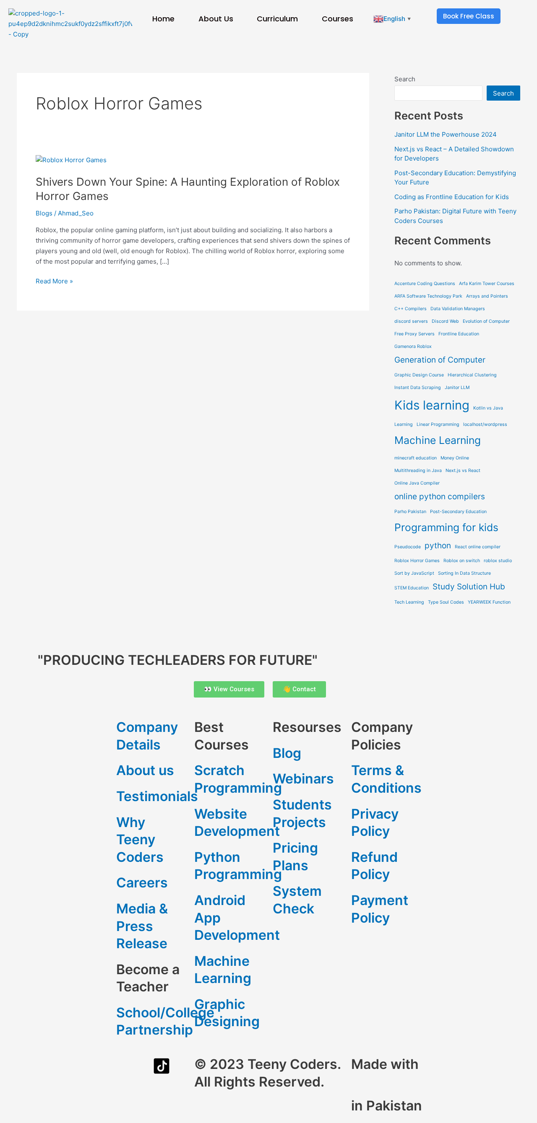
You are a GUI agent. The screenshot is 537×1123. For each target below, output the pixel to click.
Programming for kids (446, 527)
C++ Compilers (410, 308)
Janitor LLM (457, 387)
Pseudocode (407, 547)
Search (404, 79)
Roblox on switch (461, 560)
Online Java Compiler (417, 483)
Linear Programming (438, 424)
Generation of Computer (439, 360)
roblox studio (498, 560)
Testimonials (157, 796)
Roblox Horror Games (417, 560)
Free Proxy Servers (414, 334)
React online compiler (478, 547)
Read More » (54, 280)
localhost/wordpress (485, 424)
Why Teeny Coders (140, 839)
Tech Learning (409, 602)
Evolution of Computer (486, 321)
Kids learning (431, 405)
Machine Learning (437, 440)
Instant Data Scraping (417, 387)
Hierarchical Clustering (472, 375)
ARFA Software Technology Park (428, 296)
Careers (142, 882)
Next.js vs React (463, 470)
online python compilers (439, 496)
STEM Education (411, 588)
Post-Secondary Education (458, 511)
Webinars (303, 778)
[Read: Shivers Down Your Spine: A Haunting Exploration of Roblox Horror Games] (71, 159)
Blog (287, 753)
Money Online (455, 458)
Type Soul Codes (446, 602)
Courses (337, 18)
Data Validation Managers (457, 308)
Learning (403, 424)
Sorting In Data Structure (464, 573)
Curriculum (277, 18)
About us (145, 770)
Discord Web (445, 321)
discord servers (411, 321)
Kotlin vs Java (488, 408)
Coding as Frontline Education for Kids (451, 197)
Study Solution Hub (469, 586)
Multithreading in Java (418, 470)
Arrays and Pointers (487, 296)
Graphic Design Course (419, 375)
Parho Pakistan (410, 511)
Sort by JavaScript (414, 573)
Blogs (44, 213)
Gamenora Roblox (413, 346)
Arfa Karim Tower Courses (486, 283)
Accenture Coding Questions (424, 283)
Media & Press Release (142, 926)
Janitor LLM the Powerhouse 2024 (445, 134)
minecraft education (415, 458)
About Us (215, 18)
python (438, 545)
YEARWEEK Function (489, 602)
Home (163, 18)
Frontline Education (458, 334)
